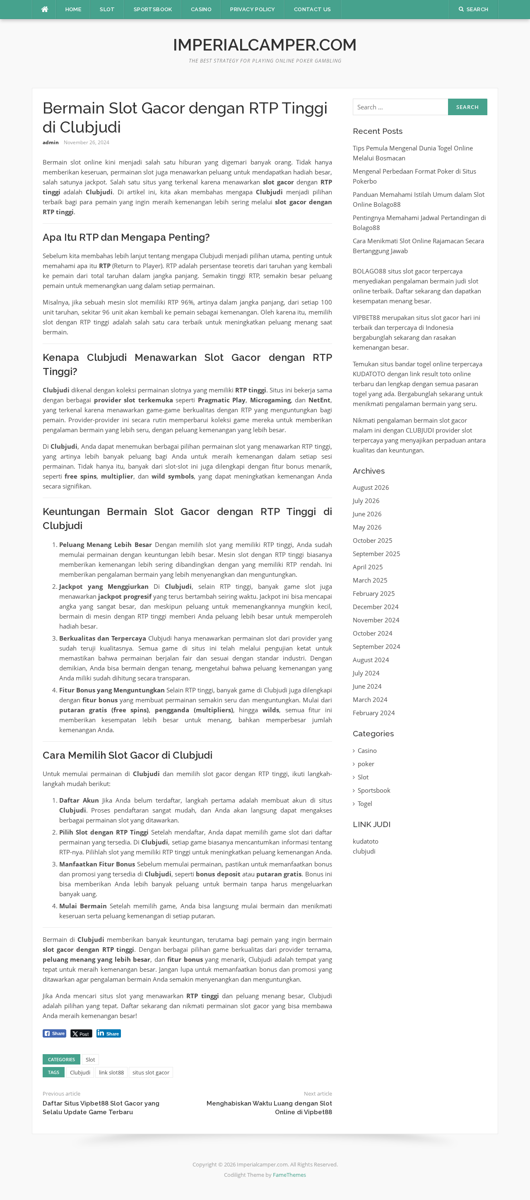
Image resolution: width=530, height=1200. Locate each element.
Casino (201, 9)
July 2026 (366, 500)
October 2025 (373, 540)
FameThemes (289, 1174)
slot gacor (417, 271)
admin (51, 142)
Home (73, 9)
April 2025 (368, 567)
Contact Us (312, 9)
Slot (107, 9)
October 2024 (373, 633)
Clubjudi (80, 1072)
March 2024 (370, 699)
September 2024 (376, 646)
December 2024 (376, 606)
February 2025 (374, 593)
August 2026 (371, 487)
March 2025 (370, 580)
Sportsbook (153, 9)
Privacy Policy (252, 9)
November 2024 (376, 620)
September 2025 (376, 553)
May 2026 (367, 527)
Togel (365, 803)
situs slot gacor (150, 1072)
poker (366, 764)
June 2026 (367, 514)
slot (436, 317)
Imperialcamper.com (265, 44)
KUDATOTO (369, 374)
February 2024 (374, 713)
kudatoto (365, 841)
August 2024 (371, 660)
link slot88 (111, 1072)
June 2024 (367, 686)
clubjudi (364, 851)
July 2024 (366, 673)
